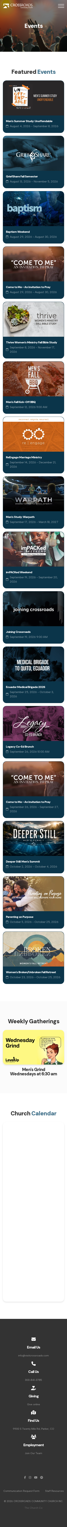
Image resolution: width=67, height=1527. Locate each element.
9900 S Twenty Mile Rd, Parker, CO (33, 1428)
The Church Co (33, 1507)
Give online (33, 1404)
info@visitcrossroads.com (33, 1355)
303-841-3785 (33, 1380)
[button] (61, 6)
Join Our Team (33, 1453)
